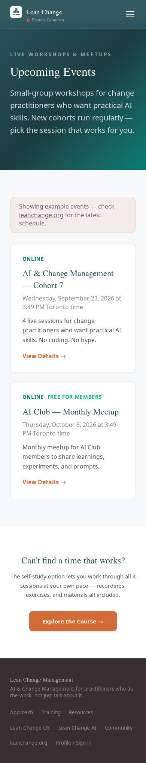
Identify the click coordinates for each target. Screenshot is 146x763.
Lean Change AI (77, 727)
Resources (81, 712)
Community (119, 727)
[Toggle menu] (130, 14)
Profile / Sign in (73, 742)
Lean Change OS (30, 727)
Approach (21, 712)
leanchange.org (41, 215)
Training (51, 712)
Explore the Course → (73, 621)
